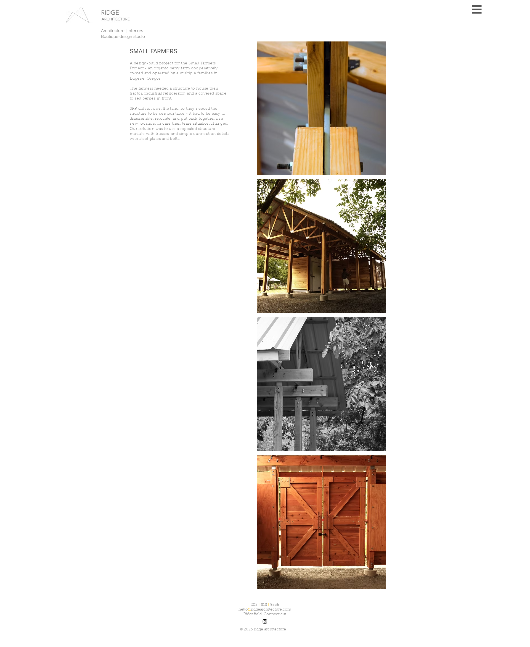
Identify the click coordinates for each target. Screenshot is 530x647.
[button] (477, 9)
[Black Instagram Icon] (265, 621)
